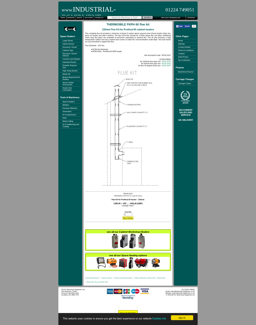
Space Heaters (67, 36)
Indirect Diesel (68, 44)
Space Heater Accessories (68, 84)
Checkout (191, 18)
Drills (65, 118)
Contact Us (99, 18)
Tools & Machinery (69, 97)
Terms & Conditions (186, 50)
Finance (180, 67)
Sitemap (181, 44)
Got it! (182, 318)
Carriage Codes (184, 84)
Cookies (181, 54)
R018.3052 (166, 64)
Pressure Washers (70, 108)
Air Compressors (69, 115)
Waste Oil (66, 74)
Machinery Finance (185, 72)
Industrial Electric (69, 62)
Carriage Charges (185, 79)
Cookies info (159, 318)
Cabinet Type (68, 50)
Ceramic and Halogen (71, 59)
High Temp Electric (70, 71)
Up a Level (89, 18)
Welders (66, 105)
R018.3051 (166, 61)
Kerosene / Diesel (70, 47)
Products (70, 18)
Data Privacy (183, 57)
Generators (67, 111)
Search (79, 18)
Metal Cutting (68, 121)
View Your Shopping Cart (170, 18)
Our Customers (184, 60)
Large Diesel (68, 41)
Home (63, 18)
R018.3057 (166, 66)
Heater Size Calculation (67, 89)
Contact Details (184, 47)
